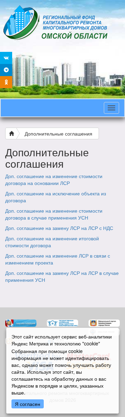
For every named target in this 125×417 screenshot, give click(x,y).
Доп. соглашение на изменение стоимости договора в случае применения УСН (53, 214)
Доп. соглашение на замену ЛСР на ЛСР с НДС (59, 227)
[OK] (6, 82)
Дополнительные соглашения (58, 133)
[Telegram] (6, 70)
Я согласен (27, 403)
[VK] (6, 58)
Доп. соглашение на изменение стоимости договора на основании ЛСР (53, 179)
